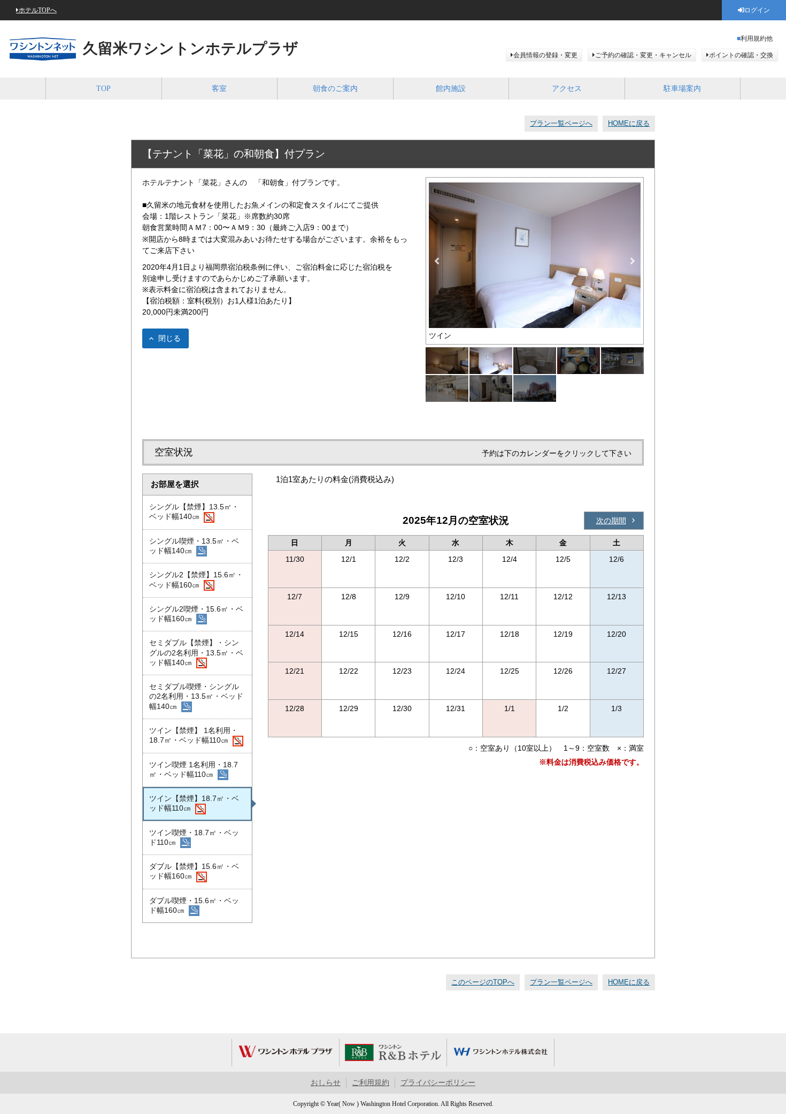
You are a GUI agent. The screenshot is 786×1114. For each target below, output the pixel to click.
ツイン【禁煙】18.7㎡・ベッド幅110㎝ (194, 803)
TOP (103, 89)
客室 (219, 89)
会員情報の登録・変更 (545, 55)
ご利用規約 (370, 1083)
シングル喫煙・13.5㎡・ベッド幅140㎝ (194, 546)
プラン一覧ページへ (561, 123)
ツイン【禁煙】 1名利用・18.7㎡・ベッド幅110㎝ (193, 735)
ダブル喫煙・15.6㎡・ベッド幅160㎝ (194, 905)
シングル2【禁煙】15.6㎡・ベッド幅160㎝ (196, 579)
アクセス (567, 89)
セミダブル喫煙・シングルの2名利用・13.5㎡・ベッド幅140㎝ (196, 696)
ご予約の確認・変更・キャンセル (643, 55)
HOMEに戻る (629, 123)
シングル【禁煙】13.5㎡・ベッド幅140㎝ (194, 511)
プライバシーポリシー (437, 1083)
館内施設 (451, 89)
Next (632, 261)
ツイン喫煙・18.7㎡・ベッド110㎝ (194, 837)
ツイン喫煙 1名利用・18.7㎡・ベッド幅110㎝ (193, 769)
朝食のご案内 (335, 89)
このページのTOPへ (482, 982)
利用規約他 (757, 38)
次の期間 (611, 520)
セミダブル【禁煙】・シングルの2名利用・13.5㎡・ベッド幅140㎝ (196, 652)
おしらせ (326, 1083)
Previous (436, 261)
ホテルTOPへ (38, 10)
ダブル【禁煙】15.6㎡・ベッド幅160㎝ (194, 871)
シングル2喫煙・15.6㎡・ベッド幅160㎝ (196, 614)
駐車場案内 (682, 89)
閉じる (169, 338)
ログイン (757, 10)
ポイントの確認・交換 (741, 55)
